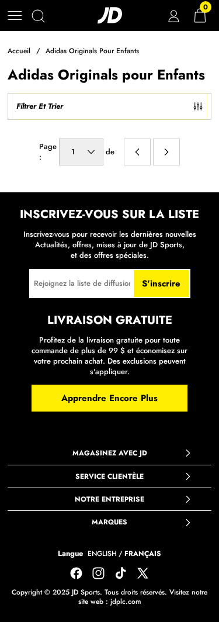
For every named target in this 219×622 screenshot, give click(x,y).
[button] (15, 15)
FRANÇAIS (142, 554)
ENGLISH (102, 554)
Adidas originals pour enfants (92, 51)
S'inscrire (161, 283)
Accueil (19, 51)
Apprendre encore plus (109, 398)
